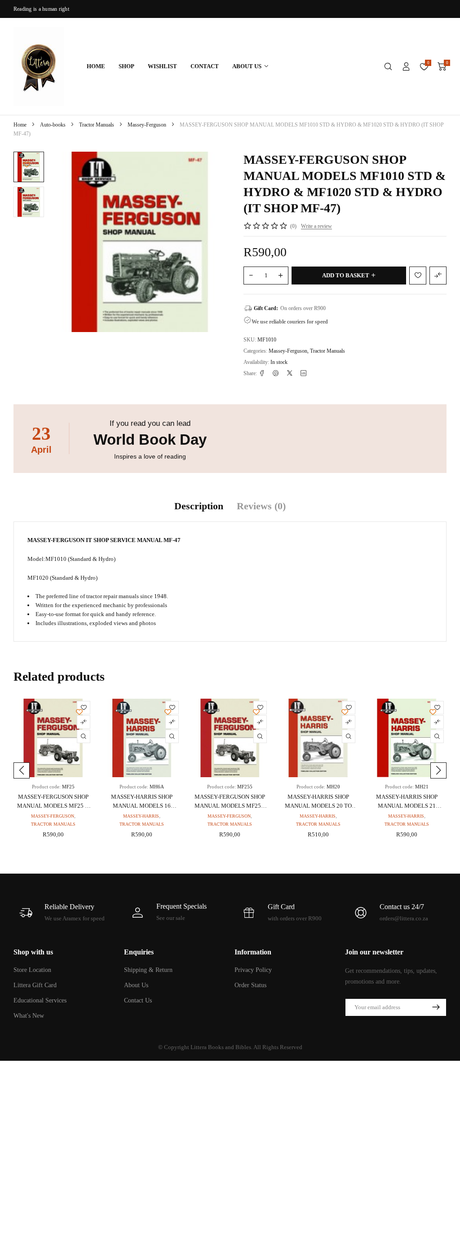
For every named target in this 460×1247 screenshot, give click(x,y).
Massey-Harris (141, 816)
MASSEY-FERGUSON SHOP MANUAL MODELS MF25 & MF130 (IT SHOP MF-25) (53, 805)
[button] (21, 770)
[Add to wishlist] (27, 164)
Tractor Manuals (96, 125)
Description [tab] (198, 506)
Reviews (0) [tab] (261, 506)
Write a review (316, 226)
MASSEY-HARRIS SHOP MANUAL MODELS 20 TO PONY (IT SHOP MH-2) (318, 805)
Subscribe (435, 1007)
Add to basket (345, 275)
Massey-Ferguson (147, 125)
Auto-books (53, 125)
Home (20, 125)
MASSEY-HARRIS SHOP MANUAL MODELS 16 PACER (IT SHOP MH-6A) (142, 805)
